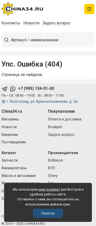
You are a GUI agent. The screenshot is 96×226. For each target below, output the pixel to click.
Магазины (10, 119)
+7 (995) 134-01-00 (36, 88)
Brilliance (55, 160)
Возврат (55, 127)
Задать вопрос (56, 23)
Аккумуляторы (14, 168)
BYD (51, 168)
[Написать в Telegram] (5, 89)
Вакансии (10, 135)
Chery (53, 176)
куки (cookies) (49, 189)
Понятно (48, 213)
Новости (31, 23)
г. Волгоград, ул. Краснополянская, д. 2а (42, 101)
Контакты (11, 23)
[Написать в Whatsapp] (13, 89)
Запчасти (10, 160)
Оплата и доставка (64, 119)
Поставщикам (14, 142)
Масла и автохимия (19, 176)
